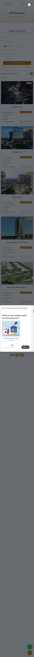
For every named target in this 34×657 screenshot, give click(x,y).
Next (24, 347)
